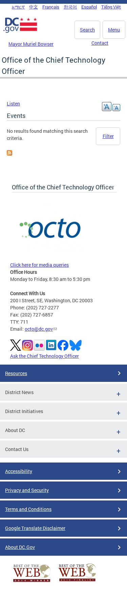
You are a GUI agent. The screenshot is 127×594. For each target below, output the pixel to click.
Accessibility (18, 471)
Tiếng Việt (111, 7)
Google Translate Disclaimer (35, 528)
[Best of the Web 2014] (31, 582)
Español (89, 7)
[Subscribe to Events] (9, 153)
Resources (16, 373)
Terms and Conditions (28, 509)
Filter (108, 136)
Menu (114, 29)
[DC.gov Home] (20, 31)
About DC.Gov (20, 547)
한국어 (70, 7)
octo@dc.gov (39, 329)
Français (50, 7)
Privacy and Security (27, 490)
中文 (33, 7)
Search (87, 29)
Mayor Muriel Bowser (31, 44)
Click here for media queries (39, 265)
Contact (99, 43)
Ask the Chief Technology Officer (44, 356)
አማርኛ (18, 7)
